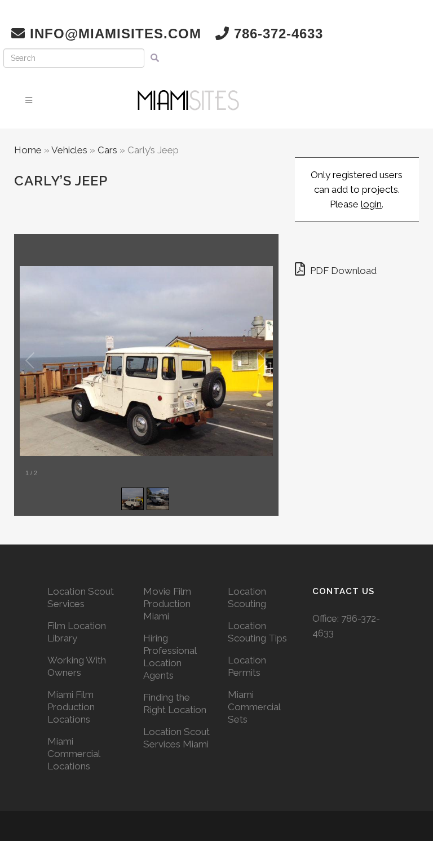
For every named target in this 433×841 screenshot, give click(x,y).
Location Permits (247, 666)
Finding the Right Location (174, 703)
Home (28, 150)
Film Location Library (76, 632)
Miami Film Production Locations (71, 707)
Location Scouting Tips (257, 632)
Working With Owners (76, 666)
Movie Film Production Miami (167, 604)
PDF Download (342, 270)
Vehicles (69, 150)
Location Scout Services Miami (176, 738)
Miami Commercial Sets (254, 707)
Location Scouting (247, 597)
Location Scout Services (80, 597)
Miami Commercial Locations (73, 754)
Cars (107, 150)
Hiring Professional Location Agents (169, 656)
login (371, 204)
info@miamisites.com (113, 33)
